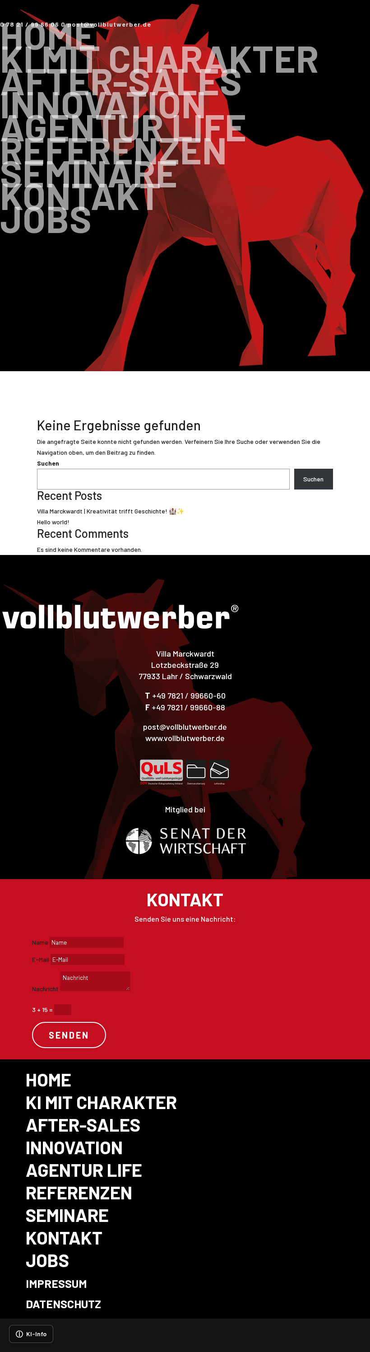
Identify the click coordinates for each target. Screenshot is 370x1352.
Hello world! (53, 522)
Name (40, 942)
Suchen (48, 463)
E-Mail (40, 959)
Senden (69, 1035)
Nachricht (45, 989)
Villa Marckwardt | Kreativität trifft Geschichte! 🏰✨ (110, 511)
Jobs (46, 218)
